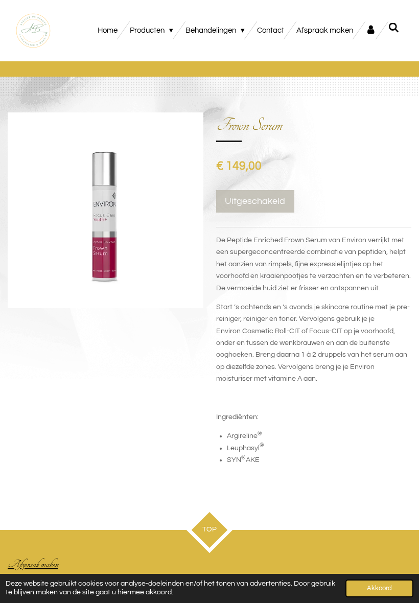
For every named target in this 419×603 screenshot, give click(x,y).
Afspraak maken (33, 564)
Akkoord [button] (379, 588)
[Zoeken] (393, 28)
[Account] (370, 30)
